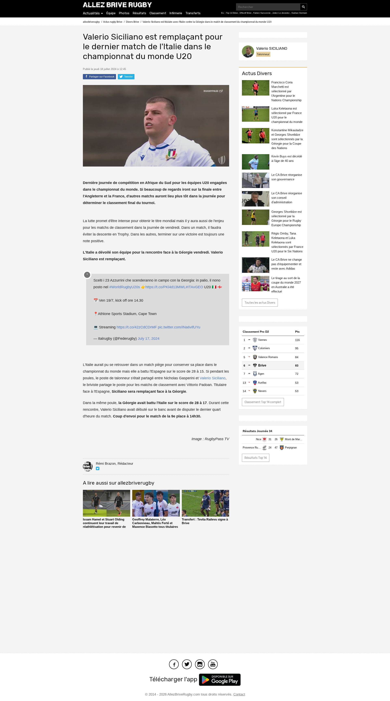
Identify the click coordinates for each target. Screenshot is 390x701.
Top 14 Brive (232, 13)
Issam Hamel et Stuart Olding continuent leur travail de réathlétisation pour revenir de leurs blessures (104, 523)
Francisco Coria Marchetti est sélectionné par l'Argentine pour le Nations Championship (286, 91)
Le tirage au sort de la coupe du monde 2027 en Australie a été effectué (286, 284)
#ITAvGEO (194, 287)
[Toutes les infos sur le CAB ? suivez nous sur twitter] (187, 664)
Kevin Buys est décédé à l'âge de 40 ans (286, 158)
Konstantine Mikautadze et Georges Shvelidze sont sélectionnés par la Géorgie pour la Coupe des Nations (287, 139)
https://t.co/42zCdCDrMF (137, 327)
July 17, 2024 (148, 339)
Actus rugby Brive (112, 22)
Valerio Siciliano (212, 378)
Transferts (192, 13)
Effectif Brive (246, 13)
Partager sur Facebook (101, 76)
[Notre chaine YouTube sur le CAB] (213, 664)
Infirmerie (175, 13)
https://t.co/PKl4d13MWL (165, 287)
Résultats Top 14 (256, 457)
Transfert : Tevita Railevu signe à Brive (205, 521)
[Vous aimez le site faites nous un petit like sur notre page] (174, 664)
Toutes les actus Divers (260, 302)
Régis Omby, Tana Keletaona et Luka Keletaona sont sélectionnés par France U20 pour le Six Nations (287, 242)
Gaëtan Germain (299, 13)
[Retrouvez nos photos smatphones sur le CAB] (200, 664)
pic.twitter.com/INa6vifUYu (179, 327)
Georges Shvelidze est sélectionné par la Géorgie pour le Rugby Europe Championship (286, 218)
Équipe (111, 13)
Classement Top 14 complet (263, 402)
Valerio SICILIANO (271, 48)
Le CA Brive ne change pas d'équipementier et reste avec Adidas (286, 264)
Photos (124, 13)
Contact (239, 694)
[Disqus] (156, 589)
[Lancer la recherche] (303, 7)
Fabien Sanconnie (262, 13)
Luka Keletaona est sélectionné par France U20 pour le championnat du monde (286, 115)
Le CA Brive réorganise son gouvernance (286, 177)
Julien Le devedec (281, 13)
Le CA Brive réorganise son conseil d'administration (286, 197)
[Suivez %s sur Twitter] (97, 468)
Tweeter (128, 76)
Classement (158, 13)
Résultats (139, 13)
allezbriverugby (91, 22)
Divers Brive (132, 22)
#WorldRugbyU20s (124, 287)
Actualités (91, 13)
